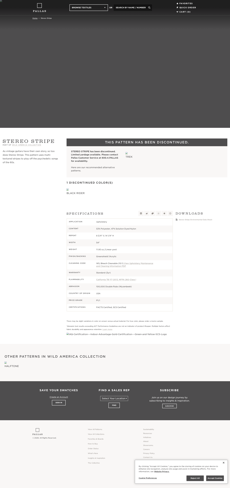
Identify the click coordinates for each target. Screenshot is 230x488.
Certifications (77, 307)
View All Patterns (95, 429)
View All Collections (96, 434)
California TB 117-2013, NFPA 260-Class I (116, 280)
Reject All (195, 478)
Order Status (93, 449)
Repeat (72, 235)
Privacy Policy (149, 453)
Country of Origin (79, 293)
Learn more (107, 329)
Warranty (75, 272)
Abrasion (74, 286)
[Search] (149, 7)
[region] (181, 472)
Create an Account (59, 397)
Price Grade (75, 300)
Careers (146, 449)
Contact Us (147, 457)
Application (75, 222)
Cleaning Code (77, 263)
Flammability (76, 279)
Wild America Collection (26, 145)
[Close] (224, 463)
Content (73, 229)
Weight (73, 249)
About (145, 441)
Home (35, 18)
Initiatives (147, 437)
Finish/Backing (77, 256)
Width (72, 242)
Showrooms (148, 445)
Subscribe (169, 406)
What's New (93, 453)
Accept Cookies (215, 478)
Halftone (12, 366)
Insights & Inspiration (96, 458)
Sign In (59, 403)
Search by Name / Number (131, 8)
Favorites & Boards (95, 439)
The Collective (94, 463)
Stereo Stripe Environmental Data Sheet (195, 220)
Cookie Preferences (148, 478)
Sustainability (148, 429)
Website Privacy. (161, 472)
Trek (129, 156)
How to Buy (93, 444)
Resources (147, 433)
